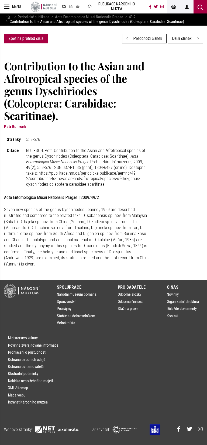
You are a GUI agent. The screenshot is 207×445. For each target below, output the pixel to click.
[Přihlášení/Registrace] (187, 6)
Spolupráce (69, 287)
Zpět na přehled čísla (25, 38)
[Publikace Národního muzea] (44, 6)
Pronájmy (64, 308)
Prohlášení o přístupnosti (27, 352)
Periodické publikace (33, 17)
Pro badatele (132, 287)
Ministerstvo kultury (23, 338)
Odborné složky (129, 294)
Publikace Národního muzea (116, 6)
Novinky (173, 294)
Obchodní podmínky (23, 373)
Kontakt (172, 316)
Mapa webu (17, 395)
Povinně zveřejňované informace (33, 345)
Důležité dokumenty (182, 308)
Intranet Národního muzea (28, 402)
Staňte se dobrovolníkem (76, 316)
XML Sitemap (18, 388)
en (71, 6)
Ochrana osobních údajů (26, 359)
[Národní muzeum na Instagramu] (162, 7)
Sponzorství (66, 301)
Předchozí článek (147, 38)
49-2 (132, 17)
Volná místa (66, 323)
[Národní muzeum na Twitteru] (156, 7)
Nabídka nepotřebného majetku (32, 381)
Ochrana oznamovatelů (26, 366)
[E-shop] (173, 6)
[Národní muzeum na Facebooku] (150, 7)
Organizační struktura (183, 301)
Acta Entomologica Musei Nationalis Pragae (89, 17)
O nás (172, 287)
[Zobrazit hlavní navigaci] (12, 6)
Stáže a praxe (128, 308)
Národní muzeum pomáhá (76, 294)
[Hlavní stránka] (8, 17)
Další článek (182, 38)
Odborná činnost (130, 301)
